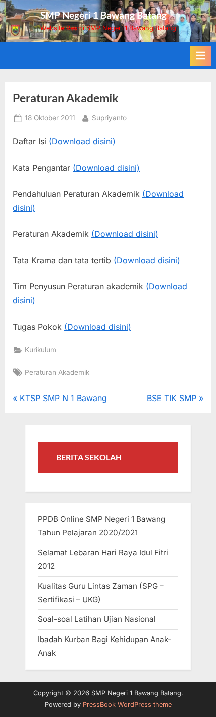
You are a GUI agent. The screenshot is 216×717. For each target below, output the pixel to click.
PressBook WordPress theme (127, 704)
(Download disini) (82, 141)
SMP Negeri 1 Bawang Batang (103, 15)
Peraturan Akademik (57, 372)
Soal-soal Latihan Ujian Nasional (97, 619)
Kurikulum (40, 350)
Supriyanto (109, 117)
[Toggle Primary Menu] (200, 56)
